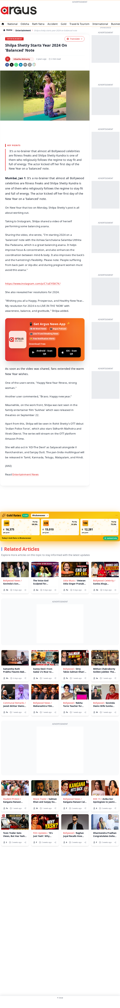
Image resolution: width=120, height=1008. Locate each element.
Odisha (25, 24)
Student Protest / (12, 798)
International (100, 24)
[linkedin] (21, 65)
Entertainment (23, 30)
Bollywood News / (12, 580)
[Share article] (25, 590)
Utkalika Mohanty (21, 59)
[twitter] (12, 65)
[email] (25, 65)
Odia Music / (69, 580)
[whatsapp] (16, 65)
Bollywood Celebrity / (104, 580)
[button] (21, 527)
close (60, 997)
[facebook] (7, 65)
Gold (63, 24)
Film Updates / (40, 832)
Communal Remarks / (14, 702)
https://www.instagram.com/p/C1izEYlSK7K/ (32, 283)
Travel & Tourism (79, 24)
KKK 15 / (97, 798)
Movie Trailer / (40, 798)
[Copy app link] (30, 65)
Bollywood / (69, 668)
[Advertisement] (79, 11)
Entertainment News (25, 474)
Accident (53, 24)
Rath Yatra (38, 24)
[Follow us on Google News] (34, 64)
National (13, 24)
